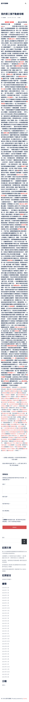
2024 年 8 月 (5, 646)
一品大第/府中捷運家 (13, 404)
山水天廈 (21, 366)
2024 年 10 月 (5, 641)
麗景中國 (5, 400)
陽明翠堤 (22, 432)
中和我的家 (13, 433)
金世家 (19, 391)
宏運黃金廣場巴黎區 (12, 345)
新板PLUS (16, 435)
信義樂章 (10, 415)
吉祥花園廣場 (20, 394)
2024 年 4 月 (5, 656)
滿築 (9, 409)
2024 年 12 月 (5, 636)
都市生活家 (10, 450)
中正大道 (19, 387)
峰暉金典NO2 (17, 285)
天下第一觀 (14, 443)
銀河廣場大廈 (11, 402)
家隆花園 (15, 441)
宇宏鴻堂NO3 (11, 373)
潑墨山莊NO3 (12, 39)
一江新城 (8, 445)
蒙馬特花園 (16, 398)
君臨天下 (11, 400)
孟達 (3, 415)
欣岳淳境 (23, 225)
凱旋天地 (23, 166)
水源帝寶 (21, 407)
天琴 (10, 406)
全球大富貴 (21, 426)
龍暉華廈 (4, 387)
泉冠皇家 (17, 331)
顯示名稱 (5, 496)
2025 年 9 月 (5, 613)
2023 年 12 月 (5, 666)
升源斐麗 (11, 306)
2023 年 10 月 (5, 671)
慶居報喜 (20, 393)
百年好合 (20, 443)
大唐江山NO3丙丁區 (20, 327)
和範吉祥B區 (22, 415)
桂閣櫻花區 (8, 391)
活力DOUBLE (20, 174)
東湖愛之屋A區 (6, 413)
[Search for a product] (25, 3)
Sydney (25, 698)
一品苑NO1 (15, 406)
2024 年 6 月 (5, 651)
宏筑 (9, 398)
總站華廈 (24, 381)
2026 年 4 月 (5, 598)
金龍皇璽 (23, 437)
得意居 (6, 419)
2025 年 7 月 (5, 618)
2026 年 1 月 (5, 605)
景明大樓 (23, 420)
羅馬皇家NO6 (4, 420)
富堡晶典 (10, 439)
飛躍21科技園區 (13, 389)
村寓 (7, 424)
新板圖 (7, 426)
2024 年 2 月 (5, 661)
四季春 (19, 428)
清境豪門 (19, 437)
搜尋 (3, 537)
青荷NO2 (18, 424)
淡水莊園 (4, 439)
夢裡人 (3, 685)
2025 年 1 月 (5, 633)
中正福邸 (9, 97)
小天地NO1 (8, 448)
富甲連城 (6, 381)
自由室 (22, 62)
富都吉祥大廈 (20, 413)
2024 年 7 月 (5, 649)
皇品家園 (17, 445)
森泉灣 (11, 446)
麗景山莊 (9, 74)
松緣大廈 (20, 441)
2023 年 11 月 (5, 669)
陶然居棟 (18, 66)
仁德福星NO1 (7, 394)
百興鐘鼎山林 (20, 446)
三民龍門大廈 (14, 411)
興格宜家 (23, 389)
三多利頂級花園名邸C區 (10, 428)
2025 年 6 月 (5, 621)
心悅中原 (12, 424)
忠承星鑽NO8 (11, 437)
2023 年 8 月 (5, 677)
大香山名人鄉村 (23, 204)
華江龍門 (15, 422)
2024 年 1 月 (5, 664)
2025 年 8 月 (5, 615)
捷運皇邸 (13, 426)
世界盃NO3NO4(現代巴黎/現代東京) (15, 430)
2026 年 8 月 (5, 587)
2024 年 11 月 (5, 638)
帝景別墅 (4, 402)
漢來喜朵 (8, 59)
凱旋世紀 (9, 260)
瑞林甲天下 (24, 400)
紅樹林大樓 (4, 406)
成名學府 (17, 400)
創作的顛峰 (4, 3)
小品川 (18, 419)
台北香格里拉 (20, 433)
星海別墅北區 (12, 393)
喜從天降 (20, 64)
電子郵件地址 (6, 503)
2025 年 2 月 (5, 631)
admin (4, 17)
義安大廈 (25, 448)
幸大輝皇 (5, 398)
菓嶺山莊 (9, 443)
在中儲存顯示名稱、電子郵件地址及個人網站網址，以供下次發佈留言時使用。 (14, 520)
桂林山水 (17, 415)
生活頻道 (23, 398)
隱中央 (19, 396)
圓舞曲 (22, 214)
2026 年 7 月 (5, 590)
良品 (18, 448)
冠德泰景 (3, 430)
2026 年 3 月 (5, 600)
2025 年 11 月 (5, 610)
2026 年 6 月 (5, 592)
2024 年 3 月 (5, 659)
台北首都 (17, 420)
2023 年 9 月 (5, 674)
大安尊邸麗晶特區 (13, 432)
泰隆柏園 (3, 448)
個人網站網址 (5, 510)
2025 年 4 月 (5, 626)
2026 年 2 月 (5, 603)
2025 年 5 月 (5, 623)
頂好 (4, 407)
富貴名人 (4, 450)
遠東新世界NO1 (20, 439)
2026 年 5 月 (5, 595)
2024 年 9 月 (5, 643)
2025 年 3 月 (5, 628)
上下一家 (13, 358)
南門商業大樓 (21, 229)
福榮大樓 (6, 133)
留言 (4, 484)
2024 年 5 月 (5, 654)
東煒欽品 (24, 411)
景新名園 (14, 391)
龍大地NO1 (8, 396)
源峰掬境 (4, 393)
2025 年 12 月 (5, 608)
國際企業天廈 (24, 404)
